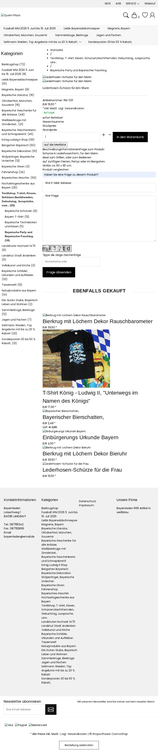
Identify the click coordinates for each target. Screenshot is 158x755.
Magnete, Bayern (52, 524)
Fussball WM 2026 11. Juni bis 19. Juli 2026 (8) (18, 72)
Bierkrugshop (49, 508)
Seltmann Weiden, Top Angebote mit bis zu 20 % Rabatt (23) (18, 329)
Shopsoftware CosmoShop (110, 734)
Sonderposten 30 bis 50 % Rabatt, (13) (18, 341)
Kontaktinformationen (20, 500)
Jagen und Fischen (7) (17, 320)
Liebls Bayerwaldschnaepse (59, 520)
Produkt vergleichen (56, 170)
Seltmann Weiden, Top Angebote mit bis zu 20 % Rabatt (58, 670)
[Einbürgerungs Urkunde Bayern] (64, 431)
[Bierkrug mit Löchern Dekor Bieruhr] (67, 448)
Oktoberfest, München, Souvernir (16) (17, 103)
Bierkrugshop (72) (13, 64)
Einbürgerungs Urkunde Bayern (80, 437)
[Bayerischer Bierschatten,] (61, 411)
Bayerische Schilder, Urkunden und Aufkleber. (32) (18, 275)
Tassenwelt (48, 642)
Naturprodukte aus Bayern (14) (19, 292)
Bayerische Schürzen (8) (21, 211)
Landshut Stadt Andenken (58, 626)
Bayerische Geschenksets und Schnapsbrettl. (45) (19, 132)
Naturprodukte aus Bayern (58, 646)
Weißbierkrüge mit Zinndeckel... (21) (14, 122)
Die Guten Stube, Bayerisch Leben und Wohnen (59, 652)
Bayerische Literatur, (54, 528)
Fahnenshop (49, 589)
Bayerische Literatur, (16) (18, 95)
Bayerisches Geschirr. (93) (19, 178)
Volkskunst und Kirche (55, 630)
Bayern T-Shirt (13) (17, 217)
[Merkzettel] (145, 17)
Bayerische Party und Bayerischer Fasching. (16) (19, 236)
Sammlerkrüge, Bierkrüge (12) (18, 312)
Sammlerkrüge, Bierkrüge (57, 658)
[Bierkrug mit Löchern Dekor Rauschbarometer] (74, 315)
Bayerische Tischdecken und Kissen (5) (21, 224)
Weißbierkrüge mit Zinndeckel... (53, 551)
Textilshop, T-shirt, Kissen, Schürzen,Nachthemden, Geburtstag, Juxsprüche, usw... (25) (19, 199)
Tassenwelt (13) (12, 285)
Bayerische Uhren (52, 585)
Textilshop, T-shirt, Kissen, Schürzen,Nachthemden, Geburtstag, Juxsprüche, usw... (58, 612)
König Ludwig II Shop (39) (18, 140)
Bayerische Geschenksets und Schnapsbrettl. (58, 559)
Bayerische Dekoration (56, 573)
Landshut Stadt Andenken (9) (19, 258)
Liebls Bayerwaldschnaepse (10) (20, 82)
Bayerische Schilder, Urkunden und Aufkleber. (57, 636)
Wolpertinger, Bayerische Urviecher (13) (18, 159)
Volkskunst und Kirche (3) (18, 265)
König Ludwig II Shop (54, 565)
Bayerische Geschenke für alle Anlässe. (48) (19, 112)
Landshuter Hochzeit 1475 (58, 622)
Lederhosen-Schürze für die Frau (82, 470)
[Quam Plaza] (10, 15)
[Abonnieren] (50, 709)
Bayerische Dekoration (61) (19, 151)
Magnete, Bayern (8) (15, 89)
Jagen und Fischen (53, 662)
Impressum (86, 505)
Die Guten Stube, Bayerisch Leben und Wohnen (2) (19, 302)
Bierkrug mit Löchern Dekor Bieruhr (85, 454)
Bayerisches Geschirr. (55, 593)
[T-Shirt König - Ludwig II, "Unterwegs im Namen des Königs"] (76, 359)
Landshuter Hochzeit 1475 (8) (18, 248)
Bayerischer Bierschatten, (73, 417)
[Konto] (153, 17)
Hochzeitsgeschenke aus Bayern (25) (18, 185)
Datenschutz (87, 501)
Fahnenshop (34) (13, 172)
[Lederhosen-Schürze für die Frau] (66, 464)
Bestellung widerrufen (79, 745)
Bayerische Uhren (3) (15, 166)
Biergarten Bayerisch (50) (18, 145)
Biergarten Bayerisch (54, 569)
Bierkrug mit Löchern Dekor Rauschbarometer (98, 321)
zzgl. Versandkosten (71, 108)
